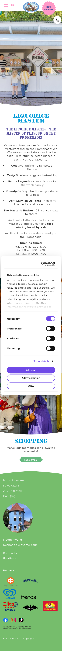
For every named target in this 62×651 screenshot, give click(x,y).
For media (10, 553)
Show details (41, 361)
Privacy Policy (10, 638)
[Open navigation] (6, 5)
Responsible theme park (20, 544)
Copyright (28, 638)
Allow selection (31, 377)
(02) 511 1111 (17, 496)
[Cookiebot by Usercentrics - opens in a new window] (42, 264)
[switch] (50, 328)
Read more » (31, 459)
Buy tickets (48, 8)
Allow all (31, 370)
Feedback (10, 558)
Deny (31, 385)
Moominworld (12, 539)
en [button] (12, 5)
